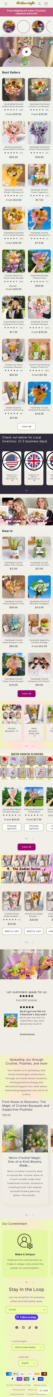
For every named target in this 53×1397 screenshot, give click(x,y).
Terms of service (35, 1390)
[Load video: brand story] (26, 52)
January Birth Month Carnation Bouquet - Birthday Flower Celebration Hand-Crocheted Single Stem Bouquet (12, 810)
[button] (6, 4)
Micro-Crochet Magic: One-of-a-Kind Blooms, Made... (25, 1161)
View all (26, 426)
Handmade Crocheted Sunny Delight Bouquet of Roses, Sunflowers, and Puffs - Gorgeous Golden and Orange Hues (13, 234)
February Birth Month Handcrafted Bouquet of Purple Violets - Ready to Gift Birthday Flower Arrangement (33, 810)
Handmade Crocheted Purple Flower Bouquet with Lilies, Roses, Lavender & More (39, 148)
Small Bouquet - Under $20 (34, 731)
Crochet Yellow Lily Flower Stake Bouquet (14, 276)
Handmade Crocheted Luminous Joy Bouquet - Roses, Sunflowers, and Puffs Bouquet (39, 105)
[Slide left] (20, 490)
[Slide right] (33, 490)
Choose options (12, 827)
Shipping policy (17, 1394)
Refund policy (40, 1385)
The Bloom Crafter (22, 1385)
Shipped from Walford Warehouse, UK (34, 477)
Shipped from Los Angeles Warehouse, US (12, 477)
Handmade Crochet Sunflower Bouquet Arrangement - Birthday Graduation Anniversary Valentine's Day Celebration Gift (39, 323)
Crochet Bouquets (10, 729)
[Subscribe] (43, 1309)
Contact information (36, 1394)
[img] (26, 996)
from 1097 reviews (26, 1000)
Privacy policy (19, 1390)
